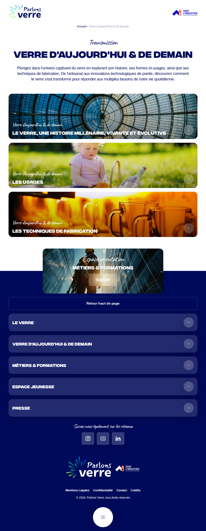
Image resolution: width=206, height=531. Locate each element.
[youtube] (103, 438)
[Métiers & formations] (103, 365)
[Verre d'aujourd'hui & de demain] (103, 344)
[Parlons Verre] (25, 13)
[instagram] (88, 438)
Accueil (82, 26)
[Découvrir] (189, 130)
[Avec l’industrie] (184, 13)
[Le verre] (103, 322)
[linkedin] (118, 438)
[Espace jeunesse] (103, 386)
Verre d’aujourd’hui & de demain (109, 26)
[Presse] (103, 408)
